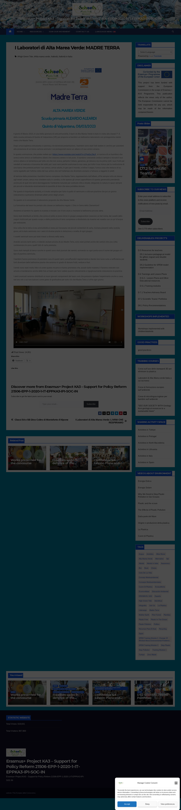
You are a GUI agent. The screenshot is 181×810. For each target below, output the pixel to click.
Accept (127, 804)
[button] (176, 783)
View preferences (168, 804)
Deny (147, 804)
